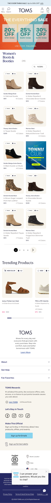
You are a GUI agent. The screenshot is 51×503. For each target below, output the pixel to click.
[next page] (31, 250)
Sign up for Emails (19, 435)
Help (31, 463)
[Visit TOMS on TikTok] (28, 416)
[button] (39, 66)
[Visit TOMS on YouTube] (21, 416)
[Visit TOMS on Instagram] (14, 416)
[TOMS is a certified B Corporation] (15, 460)
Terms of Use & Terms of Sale (24, 494)
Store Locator (34, 456)
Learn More (25, 352)
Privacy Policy (7, 494)
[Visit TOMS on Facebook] (7, 416)
